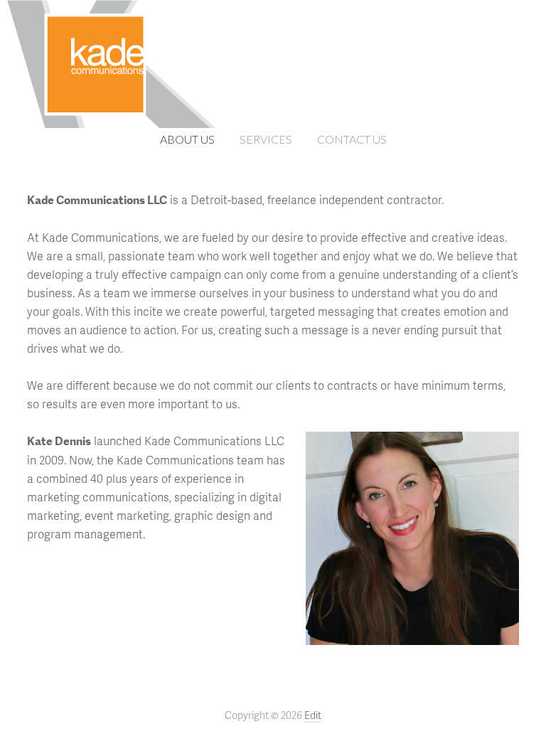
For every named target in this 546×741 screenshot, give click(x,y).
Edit (312, 715)
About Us (187, 139)
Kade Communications (273, 58)
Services (266, 139)
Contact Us (352, 139)
